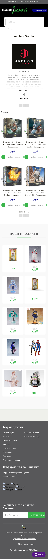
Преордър (7, 452)
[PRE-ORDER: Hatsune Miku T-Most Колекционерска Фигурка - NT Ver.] (13, 316)
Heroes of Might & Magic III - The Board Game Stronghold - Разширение (35, 192)
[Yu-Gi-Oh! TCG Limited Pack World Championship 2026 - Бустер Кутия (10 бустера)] (35, 284)
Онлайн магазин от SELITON (24, 550)
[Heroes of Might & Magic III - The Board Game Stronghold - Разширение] (35, 176)
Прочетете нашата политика (24, 539)
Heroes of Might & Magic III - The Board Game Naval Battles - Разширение (35, 144)
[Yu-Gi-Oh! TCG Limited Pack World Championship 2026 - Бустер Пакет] (13, 254)
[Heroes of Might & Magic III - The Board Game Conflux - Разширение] (12, 176)
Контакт (6, 444)
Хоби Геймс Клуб (32, 437)
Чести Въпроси (10, 441)
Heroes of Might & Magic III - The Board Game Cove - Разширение (12, 144)
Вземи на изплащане (12, 460)
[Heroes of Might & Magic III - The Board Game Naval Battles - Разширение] (35, 128)
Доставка (7, 456)
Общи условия (9, 448)
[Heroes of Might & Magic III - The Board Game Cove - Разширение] (12, 128)
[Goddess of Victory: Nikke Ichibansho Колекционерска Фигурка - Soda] (35, 378)
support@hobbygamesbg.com (16, 473)
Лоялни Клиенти (32, 433)
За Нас (6, 437)
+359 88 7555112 (41, 10)
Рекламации (8, 433)
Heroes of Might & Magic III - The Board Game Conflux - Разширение (13, 192)
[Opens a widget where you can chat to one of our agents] (39, 555)
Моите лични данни (26, 544)
